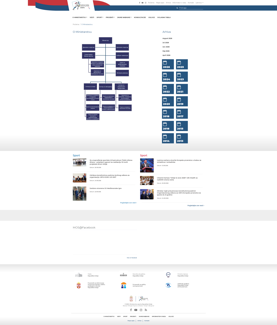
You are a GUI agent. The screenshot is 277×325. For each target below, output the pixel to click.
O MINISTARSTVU (109, 316)
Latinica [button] (199, 3)
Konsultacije (140, 17)
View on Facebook (132, 258)
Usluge (151, 17)
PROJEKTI (133, 316)
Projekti (110, 17)
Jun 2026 (166, 47)
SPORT (125, 316)
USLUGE (171, 316)
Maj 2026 (166, 51)
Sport (99, 17)
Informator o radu (179, 3)
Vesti (92, 17)
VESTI (119, 316)
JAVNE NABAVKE (144, 316)
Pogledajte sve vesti (128, 203)
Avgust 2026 (167, 38)
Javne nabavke (124, 17)
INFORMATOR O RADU (159, 316)
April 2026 (166, 55)
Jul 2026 (166, 43)
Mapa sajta (160, 3)
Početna (151, 3)
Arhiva (168, 3)
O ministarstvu (79, 17)
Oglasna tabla (164, 17)
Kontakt (191, 3)
